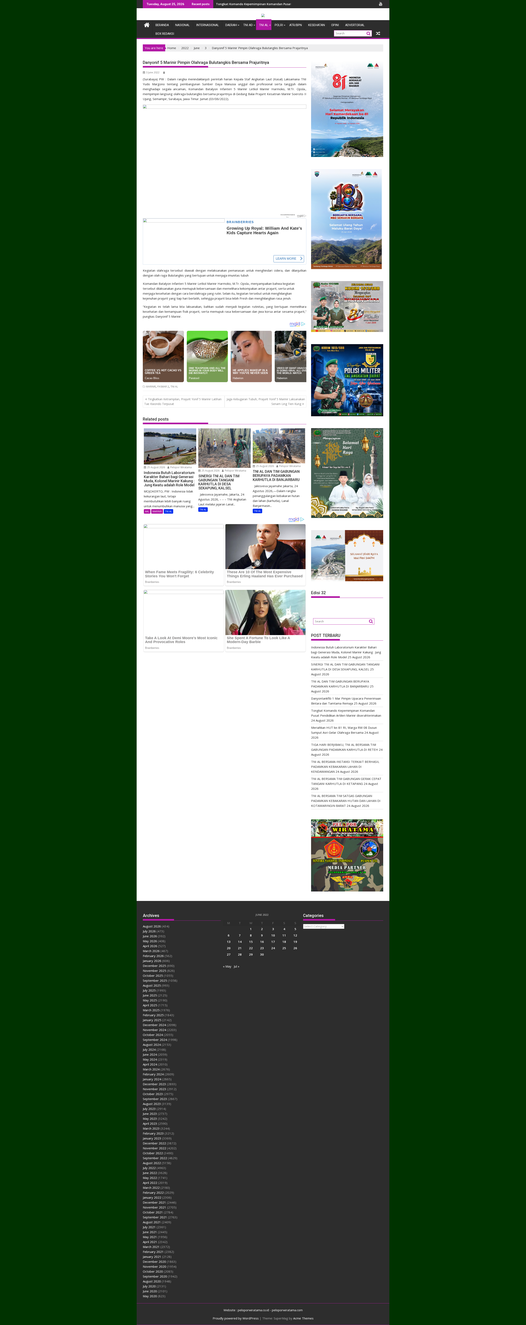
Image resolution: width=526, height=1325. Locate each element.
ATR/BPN (295, 25)
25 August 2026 (155, 467)
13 (229, 942)
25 (284, 948)
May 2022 (150, 1178)
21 (240, 948)
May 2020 (150, 1296)
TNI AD (248, 25)
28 (240, 954)
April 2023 (150, 1123)
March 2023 (151, 1128)
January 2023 (152, 1138)
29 (251, 954)
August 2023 (152, 1104)
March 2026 (151, 951)
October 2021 (153, 1212)
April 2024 (150, 1064)
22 (251, 948)
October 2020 (153, 1271)
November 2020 (154, 1266)
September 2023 (155, 1099)
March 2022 (151, 1187)
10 (273, 935)
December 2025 (154, 966)
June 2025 (150, 995)
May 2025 (150, 1000)
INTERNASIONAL (207, 25)
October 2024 (153, 1035)
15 (251, 942)
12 (295, 935)
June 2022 (150, 1173)
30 (262, 954)
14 (240, 942)
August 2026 (152, 926)
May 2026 (150, 941)
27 (229, 954)
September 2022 (155, 1158)
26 (295, 948)
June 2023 (150, 1114)
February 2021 (153, 1252)
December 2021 (154, 1202)
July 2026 (149, 931)
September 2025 (155, 980)
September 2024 (155, 1040)
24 (273, 948)
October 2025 (153, 975)
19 (295, 942)
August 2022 (152, 1163)
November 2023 (154, 1089)
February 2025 (153, 1015)
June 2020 (150, 1291)
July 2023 (149, 1109)
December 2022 (154, 1143)
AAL (147, 511)
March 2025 (151, 1010)
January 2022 (152, 1197)
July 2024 (149, 1049)
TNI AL (263, 25)
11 (284, 935)
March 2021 (151, 1247)
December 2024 (154, 1025)
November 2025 (154, 971)
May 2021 (150, 1237)
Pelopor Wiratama (181, 467)
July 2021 (149, 1227)
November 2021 (154, 1207)
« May (227, 966)
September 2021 (155, 1217)
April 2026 (150, 946)
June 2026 (150, 936)
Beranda (162, 25)
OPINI (335, 25)
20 (229, 948)
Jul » (236, 966)
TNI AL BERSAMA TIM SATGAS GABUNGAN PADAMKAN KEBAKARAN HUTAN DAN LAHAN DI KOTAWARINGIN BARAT (346, 801)
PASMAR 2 (163, 386)
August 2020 (152, 1281)
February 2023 (153, 1133)
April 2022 (150, 1183)
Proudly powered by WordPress (236, 1318)
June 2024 (150, 1054)
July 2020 (149, 1286)
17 (273, 942)
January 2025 (152, 1020)
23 (262, 948)
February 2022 (153, 1192)
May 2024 (150, 1059)
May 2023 (150, 1118)
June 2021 (150, 1232)
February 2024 (153, 1074)
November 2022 (154, 1148)
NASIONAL (182, 25)
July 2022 (149, 1168)
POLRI (279, 25)
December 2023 (154, 1084)
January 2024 (152, 1079)
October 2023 (153, 1094)
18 (284, 942)
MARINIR (151, 386)
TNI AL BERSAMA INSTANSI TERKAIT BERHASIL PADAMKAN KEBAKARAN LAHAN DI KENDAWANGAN (345, 767)
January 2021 (152, 1257)
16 (262, 942)
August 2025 (152, 985)
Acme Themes (303, 1318)
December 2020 (154, 1261)
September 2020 (155, 1276)
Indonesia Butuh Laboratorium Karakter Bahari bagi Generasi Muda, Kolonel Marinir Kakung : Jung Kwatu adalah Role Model (346, 652)
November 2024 (154, 1030)
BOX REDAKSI (165, 34)
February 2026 (153, 956)
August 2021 (152, 1222)
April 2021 (150, 1242)
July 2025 (149, 990)
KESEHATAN (316, 25)
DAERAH (231, 25)
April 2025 (150, 1005)
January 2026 (152, 961)
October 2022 (153, 1153)
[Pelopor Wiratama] (146, 24)
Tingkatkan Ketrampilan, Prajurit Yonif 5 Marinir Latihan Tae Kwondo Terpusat (182, 401)
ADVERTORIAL (355, 25)
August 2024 (152, 1044)
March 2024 (151, 1069)
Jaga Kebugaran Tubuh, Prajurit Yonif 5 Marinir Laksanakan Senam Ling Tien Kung (266, 401)
